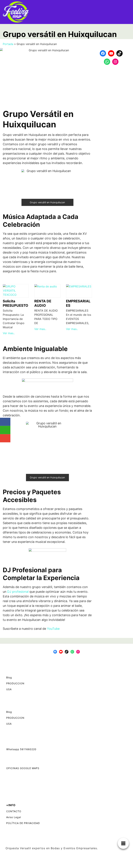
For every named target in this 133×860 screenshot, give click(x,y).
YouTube (53, 628)
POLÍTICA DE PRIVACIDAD (23, 823)
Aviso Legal (13, 817)
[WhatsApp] (107, 62)
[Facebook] (103, 53)
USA (9, 689)
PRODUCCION (15, 683)
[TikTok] (119, 53)
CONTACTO (13, 811)
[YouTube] (111, 53)
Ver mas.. (9, 333)
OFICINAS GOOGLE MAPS (22, 768)
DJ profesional (18, 591)
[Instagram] (115, 62)
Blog (9, 677)
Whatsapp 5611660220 (21, 749)
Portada (8, 44)
